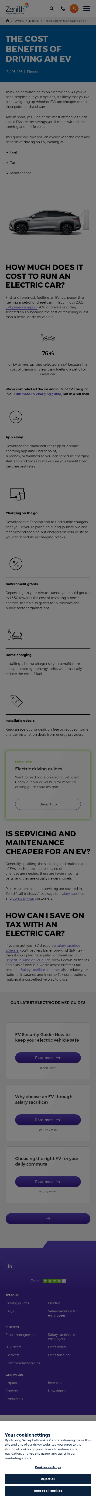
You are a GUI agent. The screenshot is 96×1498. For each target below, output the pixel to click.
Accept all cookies (48, 1490)
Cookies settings (48, 1467)
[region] (48, 1459)
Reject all (48, 1479)
